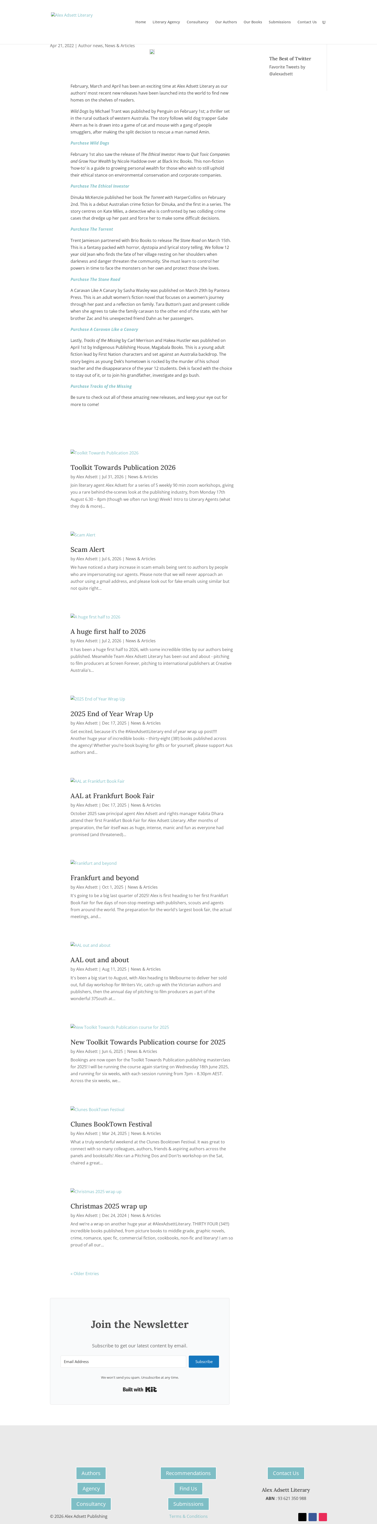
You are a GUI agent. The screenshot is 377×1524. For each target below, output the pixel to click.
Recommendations (188, 1473)
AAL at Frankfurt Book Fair (112, 795)
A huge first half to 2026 (108, 631)
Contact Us (307, 22)
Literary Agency (166, 22)
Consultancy (198, 22)
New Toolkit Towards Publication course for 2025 (148, 1042)
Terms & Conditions (188, 1516)
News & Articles (120, 45)
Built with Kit (140, 1389)
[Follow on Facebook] (313, 1517)
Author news (90, 45)
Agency (91, 1488)
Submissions (280, 22)
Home (140, 22)
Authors (91, 1473)
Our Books (253, 22)
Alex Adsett (87, 477)
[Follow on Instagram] (323, 1517)
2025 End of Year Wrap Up (112, 713)
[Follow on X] (302, 1517)
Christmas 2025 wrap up (109, 1206)
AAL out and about (100, 960)
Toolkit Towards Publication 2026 (123, 467)
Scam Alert (88, 549)
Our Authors (226, 22)
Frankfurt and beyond (105, 877)
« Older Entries (85, 1273)
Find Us (188, 1488)
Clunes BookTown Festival (111, 1124)
